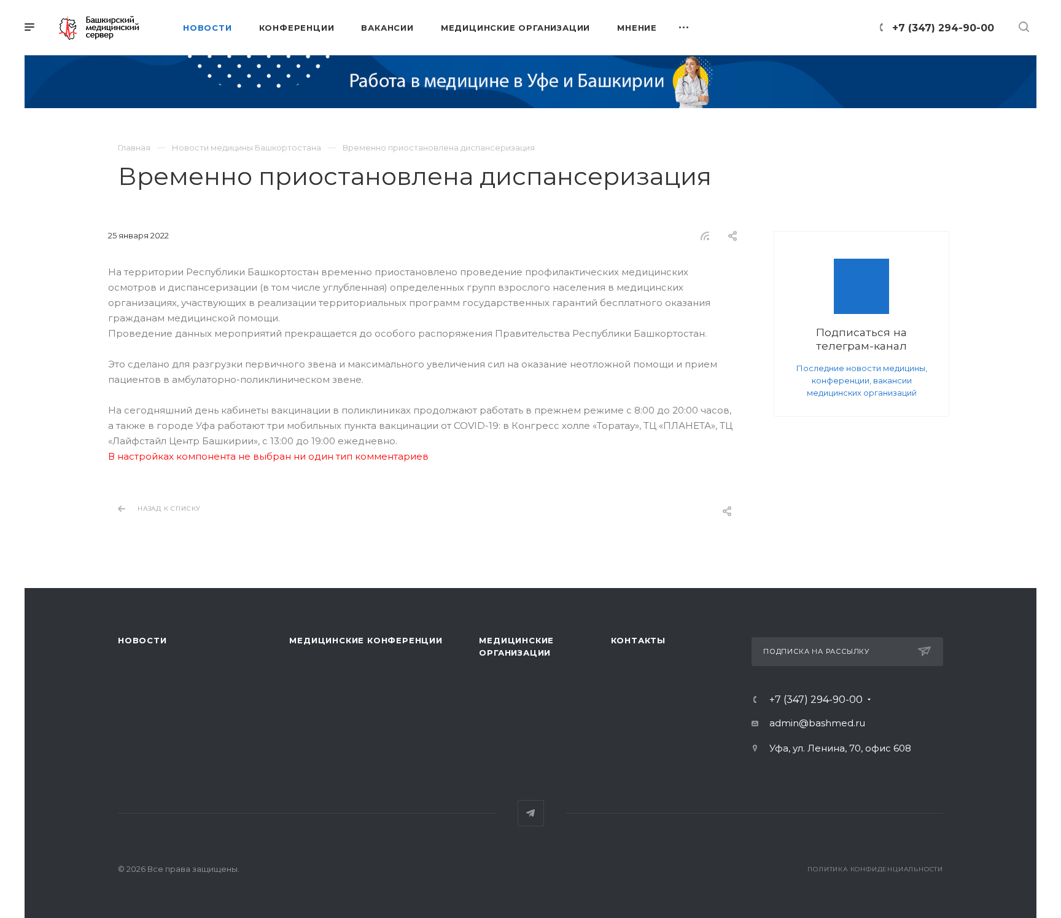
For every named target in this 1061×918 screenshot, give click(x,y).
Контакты (638, 640)
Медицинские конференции (365, 640)
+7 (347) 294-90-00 (943, 28)
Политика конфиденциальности (875, 869)
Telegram (531, 813)
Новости (142, 640)
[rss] (705, 236)
